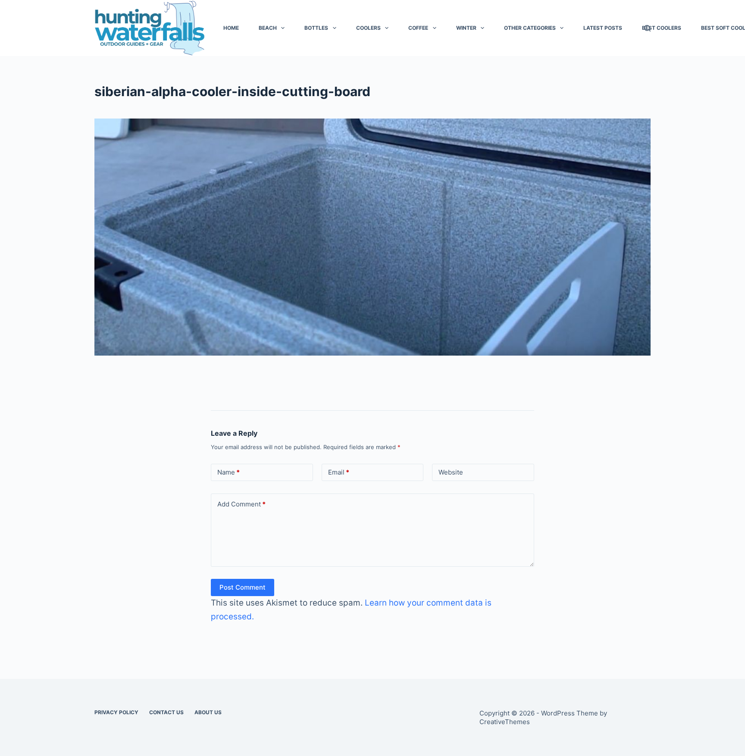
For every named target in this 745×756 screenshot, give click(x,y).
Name (228, 472)
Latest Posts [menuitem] (602, 28)
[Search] (647, 28)
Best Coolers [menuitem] (661, 28)
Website (450, 472)
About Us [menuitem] (208, 712)
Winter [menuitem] (466, 28)
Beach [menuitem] (268, 28)
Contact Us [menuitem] (166, 712)
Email (338, 472)
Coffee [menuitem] (418, 28)
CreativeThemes (504, 722)
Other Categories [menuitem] (530, 28)
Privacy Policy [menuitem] (116, 712)
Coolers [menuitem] (368, 28)
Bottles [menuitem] (316, 28)
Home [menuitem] (231, 28)
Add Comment (241, 504)
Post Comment (242, 587)
